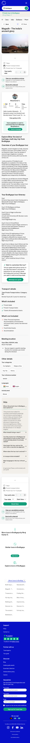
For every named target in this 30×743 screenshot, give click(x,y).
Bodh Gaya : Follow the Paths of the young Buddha (9, 585)
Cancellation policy (15, 737)
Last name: (6, 693)
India (12, 19)
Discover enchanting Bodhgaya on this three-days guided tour (9, 606)
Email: (4, 699)
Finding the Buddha (21, 593)
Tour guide (6, 653)
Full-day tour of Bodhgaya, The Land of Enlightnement (9, 597)
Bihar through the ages (21, 597)
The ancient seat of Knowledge (9, 610)
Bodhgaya (19, 19)
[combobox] (21, 499)
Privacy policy (15, 734)
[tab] (17, 580)
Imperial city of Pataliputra (21, 602)
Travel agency (7, 650)
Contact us (6, 632)
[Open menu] (26, 3)
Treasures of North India (9, 593)
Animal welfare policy (9, 671)
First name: (6, 687)
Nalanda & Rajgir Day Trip (21, 585)
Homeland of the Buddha (21, 589)
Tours (7, 19)
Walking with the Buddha (9, 602)
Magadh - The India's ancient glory (9, 589)
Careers (5, 675)
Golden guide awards (8, 665)
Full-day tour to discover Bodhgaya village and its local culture (21, 610)
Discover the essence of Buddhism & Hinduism (21, 606)
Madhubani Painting (9, 615)
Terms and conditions (15, 731)
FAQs (4, 628)
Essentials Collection (8, 668)
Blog (4, 662)
